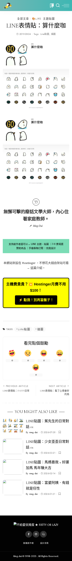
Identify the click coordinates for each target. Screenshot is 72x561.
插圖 (53, 34)
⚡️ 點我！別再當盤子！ (36, 300)
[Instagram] (36, 534)
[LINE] (43, 534)
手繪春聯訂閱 (36, 248)
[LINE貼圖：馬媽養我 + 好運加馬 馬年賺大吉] (13, 467)
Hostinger (28, 263)
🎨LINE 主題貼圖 (43, 18)
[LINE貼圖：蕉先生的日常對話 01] (13, 426)
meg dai (33, 432)
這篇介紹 (36, 268)
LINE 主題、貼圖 (40, 244)
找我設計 (51, 248)
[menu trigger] (65, 5)
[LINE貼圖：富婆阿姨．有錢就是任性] (13, 487)
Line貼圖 (44, 34)
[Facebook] (28, 534)
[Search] (58, 5)
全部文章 (23, 18)
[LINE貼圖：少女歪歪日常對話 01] (13, 446)
